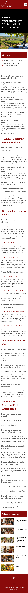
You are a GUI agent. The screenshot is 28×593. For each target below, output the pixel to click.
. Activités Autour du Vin (10, 65)
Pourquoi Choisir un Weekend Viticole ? (14, 60)
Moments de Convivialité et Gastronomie (15, 68)
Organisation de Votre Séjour (11, 63)
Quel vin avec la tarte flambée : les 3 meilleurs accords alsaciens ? (21, 520)
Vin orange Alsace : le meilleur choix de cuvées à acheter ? (21, 530)
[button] (25, 4)
